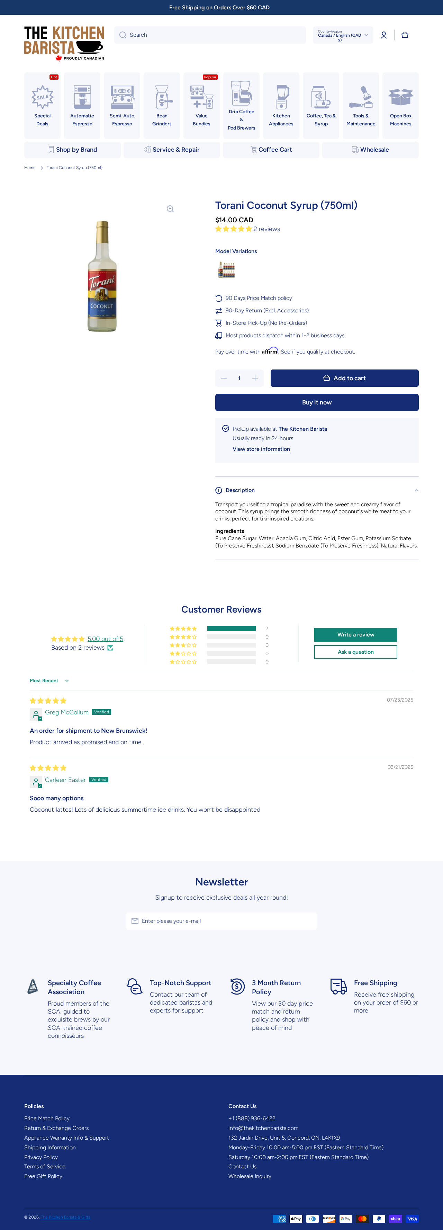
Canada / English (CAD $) (339, 38)
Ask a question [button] (356, 652)
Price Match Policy (47, 1118)
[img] (48, 701)
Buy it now (317, 402)
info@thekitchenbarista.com (263, 1128)
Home (30, 167)
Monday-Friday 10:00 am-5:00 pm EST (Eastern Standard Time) (305, 1147)
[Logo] (64, 44)
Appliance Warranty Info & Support (66, 1137)
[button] (404, 35)
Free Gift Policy (43, 1176)
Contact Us (242, 1166)
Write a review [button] (355, 634)
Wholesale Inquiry (249, 1176)
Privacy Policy (41, 1157)
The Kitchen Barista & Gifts (65, 1217)
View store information (261, 449)
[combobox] (210, 35)
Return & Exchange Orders (56, 1128)
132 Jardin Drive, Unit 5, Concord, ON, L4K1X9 (284, 1137)
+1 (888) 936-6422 (251, 1118)
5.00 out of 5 (105, 639)
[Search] (120, 35)
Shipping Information (50, 1147)
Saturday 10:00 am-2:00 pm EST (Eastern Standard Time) (298, 1157)
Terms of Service (44, 1166)
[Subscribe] (308, 921)
